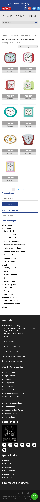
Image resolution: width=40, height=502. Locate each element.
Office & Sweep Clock (13, 397)
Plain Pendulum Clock (13, 403)
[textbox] (20, 215)
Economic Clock (11, 390)
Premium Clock (11, 406)
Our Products (9, 471)
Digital (4, 307)
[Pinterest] (28, 445)
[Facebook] (25, 8)
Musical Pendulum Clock (14, 393)
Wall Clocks (6, 228)
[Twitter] (34, 8)
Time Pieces (7, 225)
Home (4, 35)
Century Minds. (31, 499)
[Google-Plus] (29, 8)
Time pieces (8, 291)
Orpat (6, 278)
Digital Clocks (10, 376)
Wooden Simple (10, 258)
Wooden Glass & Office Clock (15, 251)
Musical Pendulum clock (13, 238)
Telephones (9, 383)
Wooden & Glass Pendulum (14, 245)
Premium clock (10, 255)
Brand (4, 265)
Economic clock (10, 234)
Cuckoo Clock (9, 231)
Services (7, 467)
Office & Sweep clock (12, 241)
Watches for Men (11, 300)
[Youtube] (34, 445)
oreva (6, 271)
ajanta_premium (10, 274)
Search (10, 204)
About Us (8, 464)
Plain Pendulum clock (12, 248)
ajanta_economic (10, 268)
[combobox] (20, 215)
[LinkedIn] (22, 445)
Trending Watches (9, 297)
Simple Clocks (9, 262)
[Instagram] (4, 450)
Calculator (8, 287)
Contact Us (8, 478)
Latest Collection (11, 474)
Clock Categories (9, 285)
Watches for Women (12, 304)
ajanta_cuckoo (9, 281)
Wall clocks (8, 294)
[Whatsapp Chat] (34, 496)
